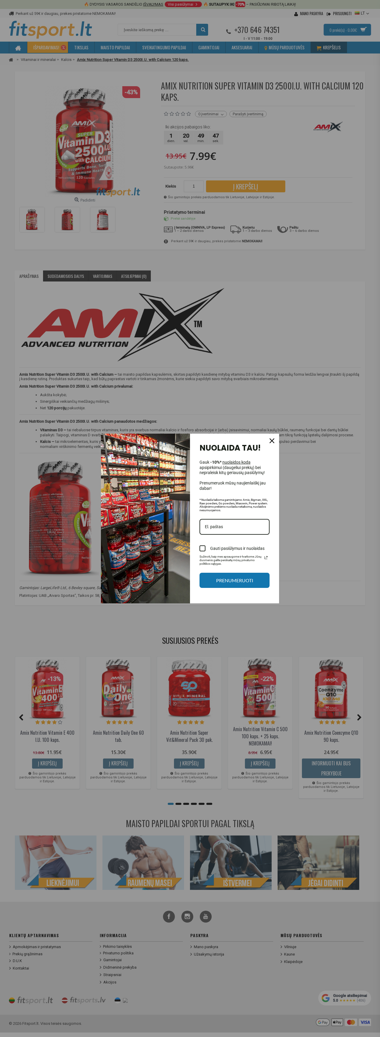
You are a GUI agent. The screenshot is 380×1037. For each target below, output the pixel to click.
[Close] (272, 441)
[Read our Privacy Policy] (266, 557)
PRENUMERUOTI (234, 580)
